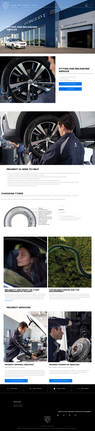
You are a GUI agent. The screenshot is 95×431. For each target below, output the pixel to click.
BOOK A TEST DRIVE (18, 406)
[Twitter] (64, 415)
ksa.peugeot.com (9, 300)
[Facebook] (58, 415)
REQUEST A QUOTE (18, 405)
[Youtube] (75, 415)
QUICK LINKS (17, 402)
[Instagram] (69, 415)
